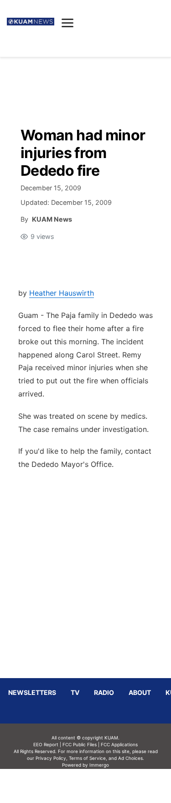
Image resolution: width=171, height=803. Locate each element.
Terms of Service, (88, 758)
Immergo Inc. (99, 785)
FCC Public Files (79, 744)
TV (75, 692)
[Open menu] (67, 23)
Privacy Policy (51, 758)
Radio (104, 692)
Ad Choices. (131, 758)
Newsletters (32, 692)
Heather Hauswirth (61, 292)
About (140, 692)
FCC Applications (119, 744)
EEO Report (45, 744)
